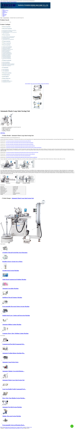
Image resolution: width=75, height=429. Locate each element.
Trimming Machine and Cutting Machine (8, 39)
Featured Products (5, 10)
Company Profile (19, 427)
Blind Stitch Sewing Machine (6, 54)
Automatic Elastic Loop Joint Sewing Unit (23, 198)
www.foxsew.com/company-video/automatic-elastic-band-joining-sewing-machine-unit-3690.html (21, 157)
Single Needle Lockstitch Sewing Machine (8, 64)
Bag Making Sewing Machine (6, 55)
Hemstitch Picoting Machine (6, 48)
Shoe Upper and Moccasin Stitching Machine (8, 36)
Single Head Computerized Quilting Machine (14, 279)
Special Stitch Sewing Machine (6, 58)
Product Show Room (6, 427)
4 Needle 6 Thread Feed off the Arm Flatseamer (15, 252)
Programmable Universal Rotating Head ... (13, 425)
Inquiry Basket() (13, 1)
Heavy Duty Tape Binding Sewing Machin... (13, 398)
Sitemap (8, 1)
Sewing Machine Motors (5, 80)
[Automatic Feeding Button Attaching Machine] (5, 351)
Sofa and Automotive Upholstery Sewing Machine (9, 30)
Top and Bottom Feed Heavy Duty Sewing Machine (9, 32)
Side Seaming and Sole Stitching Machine (8, 37)
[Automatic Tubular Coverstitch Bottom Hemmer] (5, 369)
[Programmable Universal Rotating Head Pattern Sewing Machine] (5, 423)
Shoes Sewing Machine (45, 83)
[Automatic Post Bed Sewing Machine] (5, 405)
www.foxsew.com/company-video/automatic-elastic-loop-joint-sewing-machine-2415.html (20, 145)
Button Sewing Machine (5, 51)
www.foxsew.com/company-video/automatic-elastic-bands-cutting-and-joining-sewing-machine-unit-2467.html (22, 152)
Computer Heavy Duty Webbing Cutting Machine (15, 333)
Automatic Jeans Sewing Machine (7, 46)
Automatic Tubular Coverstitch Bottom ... (13, 371)
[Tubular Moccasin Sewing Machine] (5, 414)
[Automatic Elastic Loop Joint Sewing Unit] (5, 378)
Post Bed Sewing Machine (6, 38)
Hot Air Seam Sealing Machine (6, 56)
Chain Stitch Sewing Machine (6, 57)
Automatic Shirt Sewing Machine (7, 47)
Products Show (4, 12)
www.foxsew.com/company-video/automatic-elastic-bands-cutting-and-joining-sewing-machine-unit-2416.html (23, 147)
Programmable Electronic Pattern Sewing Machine (15, 306)
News (3, 13)
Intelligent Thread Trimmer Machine (12, 297)
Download (12, 427)
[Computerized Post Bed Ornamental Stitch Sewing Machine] (5, 342)
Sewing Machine (28, 83)
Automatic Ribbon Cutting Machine (11, 324)
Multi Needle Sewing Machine (6, 65)
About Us (4, 11)
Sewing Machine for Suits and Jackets (7, 49)
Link (31, 427)
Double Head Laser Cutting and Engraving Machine (16, 315)
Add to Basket (2, 133)
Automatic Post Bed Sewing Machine (12, 407)
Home (3, 9)
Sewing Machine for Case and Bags (7, 31)
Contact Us (4, 15)
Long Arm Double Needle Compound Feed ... (14, 389)
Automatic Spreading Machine (10, 288)
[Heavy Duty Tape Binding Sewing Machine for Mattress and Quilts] (5, 396)
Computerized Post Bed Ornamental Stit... (13, 344)
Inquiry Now (4, 14)
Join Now (4, 1)
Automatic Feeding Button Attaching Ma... (13, 353)
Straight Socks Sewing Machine (10, 270)
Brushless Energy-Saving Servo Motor (12, 261)
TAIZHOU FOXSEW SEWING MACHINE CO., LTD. (14, 428)
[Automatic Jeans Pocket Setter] (5, 360)
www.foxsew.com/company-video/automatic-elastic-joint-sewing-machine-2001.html (18, 155)
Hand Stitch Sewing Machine (6, 50)
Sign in (1, 1)
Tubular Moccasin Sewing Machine (11, 416)
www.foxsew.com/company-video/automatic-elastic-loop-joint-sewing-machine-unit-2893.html (19, 142)
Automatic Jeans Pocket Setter (10, 362)
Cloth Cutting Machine (5, 70)
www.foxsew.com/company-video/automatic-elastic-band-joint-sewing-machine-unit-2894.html (19, 144)
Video (3, 16)
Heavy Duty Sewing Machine (36, 83)
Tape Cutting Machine (5, 69)
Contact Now (2, 132)
